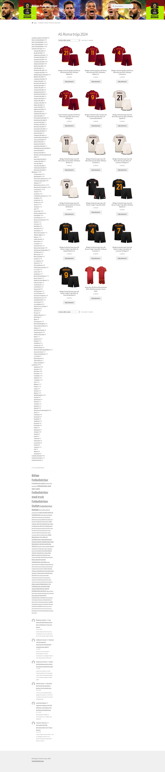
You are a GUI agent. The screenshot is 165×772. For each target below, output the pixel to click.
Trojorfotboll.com (38, 761)
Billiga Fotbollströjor (44, 6)
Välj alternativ (69, 81)
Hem (33, 16)
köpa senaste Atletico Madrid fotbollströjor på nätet (42, 564)
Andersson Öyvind (41, 662)
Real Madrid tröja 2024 (37, 610)
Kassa (47, 16)
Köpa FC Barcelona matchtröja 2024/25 (41, 528)
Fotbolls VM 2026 (98, 16)
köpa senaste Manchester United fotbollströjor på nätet (41, 589)
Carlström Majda (41, 703)
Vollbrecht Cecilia (41, 640)
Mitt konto (55, 16)
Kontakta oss (85, 16)
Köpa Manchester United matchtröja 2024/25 (43, 544)
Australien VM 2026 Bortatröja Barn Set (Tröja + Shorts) (44, 727)
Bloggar (74, 16)
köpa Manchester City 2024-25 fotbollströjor (41, 537)
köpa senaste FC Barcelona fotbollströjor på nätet (43, 573)
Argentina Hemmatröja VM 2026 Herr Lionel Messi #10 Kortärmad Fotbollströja (44, 707)
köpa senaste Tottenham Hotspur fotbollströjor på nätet (42, 600)
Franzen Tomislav (41, 723)
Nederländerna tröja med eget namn (43, 608)
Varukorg (66, 16)
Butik (40, 16)
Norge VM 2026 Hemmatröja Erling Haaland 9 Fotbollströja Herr (44, 664)
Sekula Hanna (40, 683)
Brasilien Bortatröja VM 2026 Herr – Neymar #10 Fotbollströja (44, 686)
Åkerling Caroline (41, 620)
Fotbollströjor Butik (38, 483)
